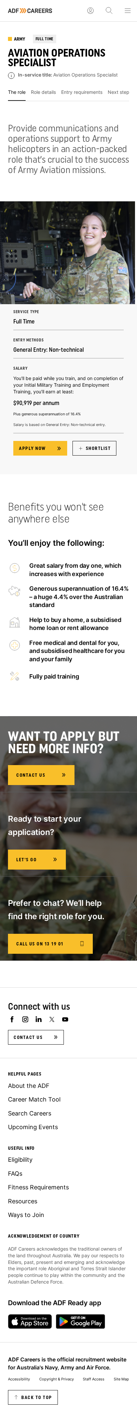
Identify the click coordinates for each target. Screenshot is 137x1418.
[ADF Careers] (30, 10)
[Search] (109, 10)
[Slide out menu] (127, 10)
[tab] (17, 95)
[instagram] (25, 1019)
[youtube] (65, 1019)
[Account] (90, 10)
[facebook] (12, 1019)
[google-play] (80, 1321)
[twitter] (52, 1019)
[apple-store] (30, 1321)
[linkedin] (39, 1019)
